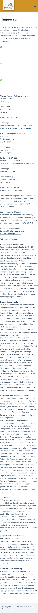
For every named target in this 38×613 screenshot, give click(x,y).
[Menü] (35, 6)
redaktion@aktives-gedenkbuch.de (14, 33)
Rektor (26, 204)
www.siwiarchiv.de (7, 171)
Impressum (6, 609)
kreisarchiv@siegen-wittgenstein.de (19, 163)
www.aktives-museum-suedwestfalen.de (16, 125)
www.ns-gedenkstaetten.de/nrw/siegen (15, 128)
